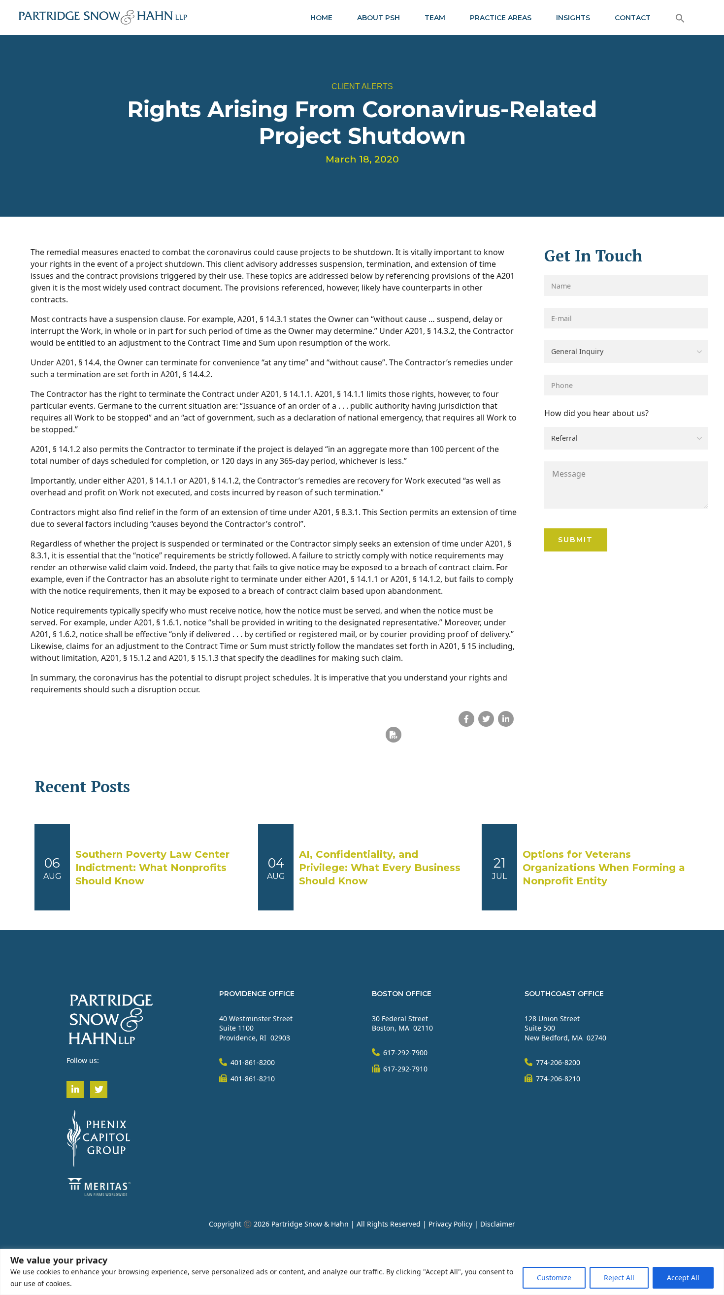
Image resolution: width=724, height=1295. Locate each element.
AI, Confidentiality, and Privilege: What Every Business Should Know (380, 867)
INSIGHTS (573, 17)
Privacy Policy (450, 1224)
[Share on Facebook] (466, 719)
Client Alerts (362, 86)
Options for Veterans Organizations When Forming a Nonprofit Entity (604, 867)
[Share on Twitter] (486, 719)
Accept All (683, 1277)
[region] (362, 1272)
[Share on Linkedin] (506, 719)
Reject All (619, 1277)
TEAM (435, 17)
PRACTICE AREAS (500, 17)
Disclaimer (497, 1224)
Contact (633, 17)
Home (321, 17)
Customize (554, 1277)
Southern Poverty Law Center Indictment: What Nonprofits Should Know (152, 867)
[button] (680, 18)
